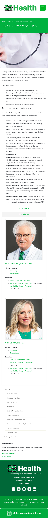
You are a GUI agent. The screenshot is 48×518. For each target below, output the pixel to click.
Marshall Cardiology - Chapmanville (22, 362)
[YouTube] (24, 489)
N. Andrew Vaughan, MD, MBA (19, 263)
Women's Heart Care (13, 428)
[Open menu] (43, 8)
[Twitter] (19, 489)
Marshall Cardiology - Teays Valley (21, 286)
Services (11, 21)
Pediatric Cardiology (13, 415)
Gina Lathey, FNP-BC (14, 343)
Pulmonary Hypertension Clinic (16, 419)
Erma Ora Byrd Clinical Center (20, 280)
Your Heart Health (12, 432)
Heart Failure (10, 407)
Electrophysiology (12, 402)
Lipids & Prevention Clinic (15, 411)
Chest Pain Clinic (12, 394)
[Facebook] (13, 489)
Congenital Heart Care (13, 398)
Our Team (24, 209)
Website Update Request (22, 502)
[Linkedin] (34, 489)
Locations (24, 215)
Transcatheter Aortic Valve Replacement (19, 424)
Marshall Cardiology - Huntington (21, 283)
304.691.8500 (6, 456)
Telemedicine (14, 274)
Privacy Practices (30, 499)
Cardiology (13, 271)
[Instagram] (29, 489)
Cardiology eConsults (10, 437)
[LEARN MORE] (24, 239)
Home (3, 21)
